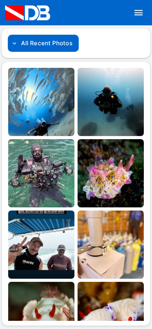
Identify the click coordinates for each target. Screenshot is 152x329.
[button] (138, 12)
